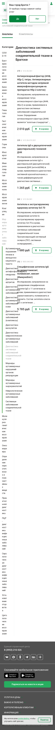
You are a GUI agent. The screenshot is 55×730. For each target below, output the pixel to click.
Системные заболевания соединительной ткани (13, 406)
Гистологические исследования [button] (4, 130)
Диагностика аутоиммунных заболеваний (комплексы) (13, 316)
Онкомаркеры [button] (4, 448)
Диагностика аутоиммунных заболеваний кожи (13, 302)
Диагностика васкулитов (12, 326)
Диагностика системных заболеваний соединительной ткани (13, 352)
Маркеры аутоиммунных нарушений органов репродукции (13, 369)
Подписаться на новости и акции (27, 684)
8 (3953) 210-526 (12, 650)
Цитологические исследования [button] (4, 624)
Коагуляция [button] (4, 211)
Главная (5, 20)
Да (17, 19)
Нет (37, 19)
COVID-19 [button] (4, 54)
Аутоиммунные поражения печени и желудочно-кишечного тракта (13, 256)
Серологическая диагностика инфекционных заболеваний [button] (4, 572)
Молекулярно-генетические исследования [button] (4, 428)
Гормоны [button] (4, 146)
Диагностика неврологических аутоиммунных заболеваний (14, 337)
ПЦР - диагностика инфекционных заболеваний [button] (4, 533)
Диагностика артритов (12, 280)
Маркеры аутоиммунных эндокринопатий (14, 383)
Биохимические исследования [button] (4, 96)
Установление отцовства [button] (4, 603)
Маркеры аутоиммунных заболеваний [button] (4, 231)
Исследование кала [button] (4, 185)
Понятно (44, 720)
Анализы (7, 34)
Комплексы (26, 34)
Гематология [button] (4, 113)
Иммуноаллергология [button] (4, 169)
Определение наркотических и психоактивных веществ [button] (4, 474)
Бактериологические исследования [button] (4, 71)
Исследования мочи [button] (4, 199)
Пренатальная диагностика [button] (4, 506)
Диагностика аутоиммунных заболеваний (13, 290)
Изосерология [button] (4, 155)
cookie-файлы (23, 719)
